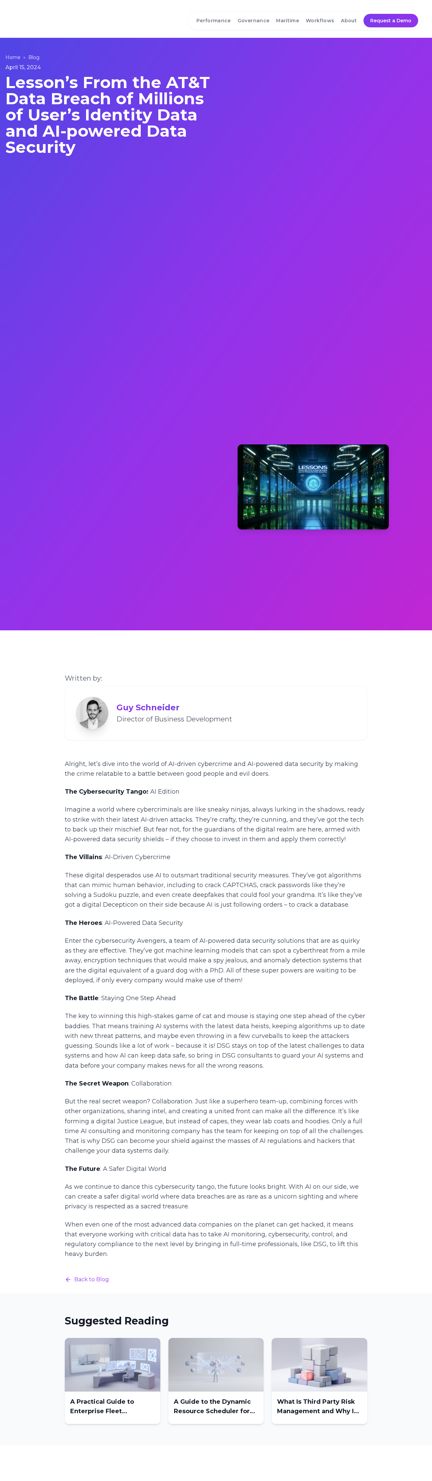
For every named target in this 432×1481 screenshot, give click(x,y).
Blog (33, 57)
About (349, 21)
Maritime (287, 21)
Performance (213, 21)
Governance (254, 21)
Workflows (320, 21)
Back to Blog (91, 1279)
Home (13, 57)
